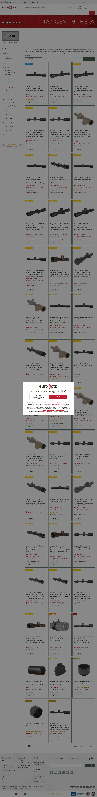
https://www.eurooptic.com (51, 402)
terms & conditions (60, 410)
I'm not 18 (38, 397)
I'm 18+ (58, 397)
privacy (45, 410)
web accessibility (50, 410)
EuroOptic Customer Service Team (47, 411)
